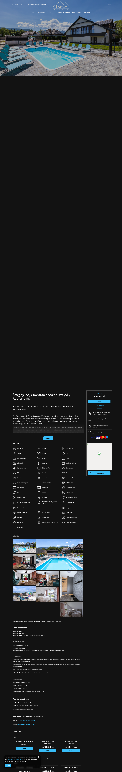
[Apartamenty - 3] (59, 555)
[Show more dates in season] (47, 759)
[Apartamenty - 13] (24, 594)
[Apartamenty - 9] (48, 579)
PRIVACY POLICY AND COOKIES (15, 759)
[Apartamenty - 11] (71, 586)
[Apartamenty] (61, 5)
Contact (51, 12)
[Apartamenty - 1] (24, 546)
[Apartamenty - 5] (24, 562)
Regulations (76, 12)
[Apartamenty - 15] (48, 595)
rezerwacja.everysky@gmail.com (37, 4)
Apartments (42, 12)
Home (33, 12)
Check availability (99, 405)
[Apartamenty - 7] (24, 578)
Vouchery (87, 12)
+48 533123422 (18, 4)
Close (8, 765)
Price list (99, 408)
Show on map (100, 473)
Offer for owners (63, 12)
